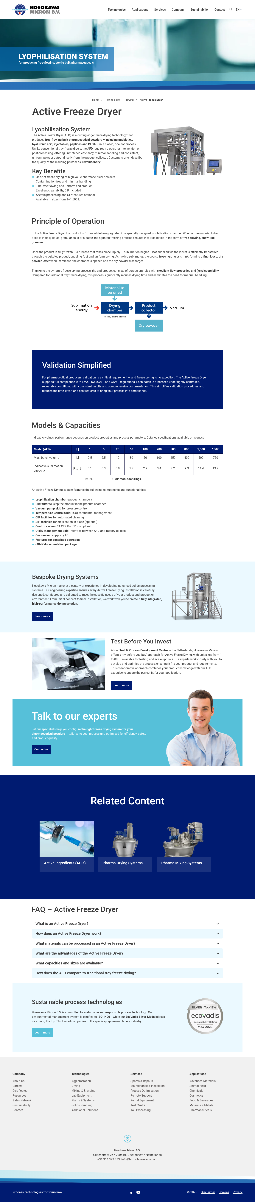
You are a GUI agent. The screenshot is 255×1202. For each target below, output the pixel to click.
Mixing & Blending (83, 1090)
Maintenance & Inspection (147, 1086)
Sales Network (22, 1100)
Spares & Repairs (141, 1081)
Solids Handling (81, 1105)
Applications (140, 9)
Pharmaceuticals (200, 1110)
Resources (19, 1095)
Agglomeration (81, 1081)
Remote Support (141, 1095)
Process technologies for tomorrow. (38, 1192)
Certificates (20, 1090)
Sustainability (199, 9)
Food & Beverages (201, 1100)
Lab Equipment (81, 1095)
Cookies (224, 1192)
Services (160, 9)
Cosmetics (196, 1095)
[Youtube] (138, 1192)
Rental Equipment (142, 1100)
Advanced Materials (202, 1081)
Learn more (42, 616)
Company (178, 9)
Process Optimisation (144, 1090)
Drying (75, 1086)
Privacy (237, 1192)
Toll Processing (140, 1110)
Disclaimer (208, 1192)
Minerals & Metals (201, 1105)
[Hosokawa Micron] (36, 10)
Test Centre (137, 1105)
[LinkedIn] (130, 1192)
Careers (17, 1086)
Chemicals (196, 1090)
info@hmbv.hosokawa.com (139, 1159)
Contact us (41, 749)
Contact (219, 9)
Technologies (117, 9)
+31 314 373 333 (108, 1159)
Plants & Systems (83, 1100)
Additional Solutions (84, 1110)
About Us (18, 1081)
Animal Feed (197, 1086)
